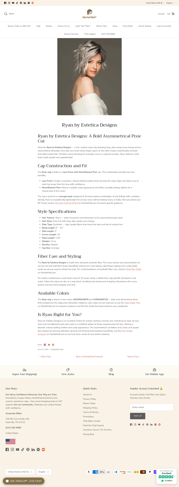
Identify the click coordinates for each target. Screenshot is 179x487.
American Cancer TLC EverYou (97, 429)
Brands (49, 26)
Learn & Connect (164, 26)
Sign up (138, 416)
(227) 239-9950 (108, 34)
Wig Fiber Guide (133, 269)
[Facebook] (5, 3)
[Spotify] (29, 3)
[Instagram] (9, 3)
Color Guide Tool (132, 302)
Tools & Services (71, 34)
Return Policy (89, 403)
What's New (101, 26)
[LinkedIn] (25, 3)
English (169, 3)
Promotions (88, 416)
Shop (115, 26)
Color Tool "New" (82, 26)
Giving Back (88, 434)
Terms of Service (90, 412)
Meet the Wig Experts (93, 425)
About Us (87, 394)
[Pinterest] (21, 3)
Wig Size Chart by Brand (66, 203)
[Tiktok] (17, 3)
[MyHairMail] (89, 14)
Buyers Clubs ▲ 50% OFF (19, 26)
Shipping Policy (90, 407)
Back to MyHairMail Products (89, 356)
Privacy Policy (89, 399)
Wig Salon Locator (91, 421)
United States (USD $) (154, 3)
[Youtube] (13, 3)
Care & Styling (144, 26)
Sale (38, 26)
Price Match (128, 26)
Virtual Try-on (64, 26)
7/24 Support (90, 34)
